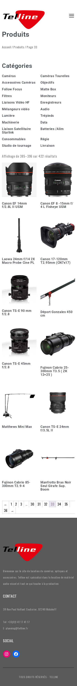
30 (32, 504)
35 (66, 504)
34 (59, 504)
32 (45, 504)
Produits (18, 47)
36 (5, 510)
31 (39, 504)
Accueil (6, 47)
